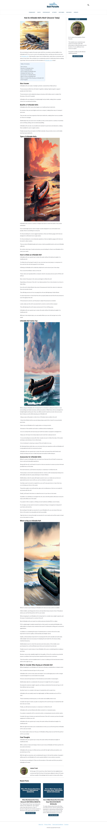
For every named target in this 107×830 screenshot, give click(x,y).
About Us (41, 824)
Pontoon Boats (46, 12)
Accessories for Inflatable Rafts (28, 74)
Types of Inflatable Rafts (26, 69)
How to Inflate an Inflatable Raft (28, 71)
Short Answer (24, 66)
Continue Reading (30, 813)
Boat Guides (61, 12)
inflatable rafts (25, 56)
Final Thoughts (24, 79)
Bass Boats (69, 12)
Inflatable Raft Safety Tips (27, 73)
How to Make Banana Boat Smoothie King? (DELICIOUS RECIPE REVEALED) (53, 802)
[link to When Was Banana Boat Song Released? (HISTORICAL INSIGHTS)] (30, 790)
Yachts (39, 12)
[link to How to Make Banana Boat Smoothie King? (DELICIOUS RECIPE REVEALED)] (53, 790)
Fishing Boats (32, 12)
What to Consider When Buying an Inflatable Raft (32, 78)
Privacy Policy (47, 824)
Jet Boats (54, 12)
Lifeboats (76, 12)
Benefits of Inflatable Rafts (27, 68)
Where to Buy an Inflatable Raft (28, 76)
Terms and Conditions (57, 824)
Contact (66, 824)
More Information (78, 56)
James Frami (34, 768)
